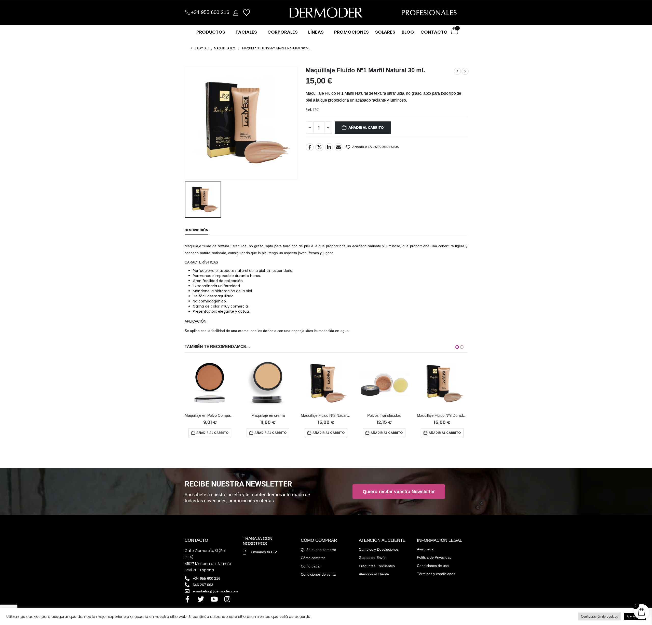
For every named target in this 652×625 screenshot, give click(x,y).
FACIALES (246, 32)
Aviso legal (425, 549)
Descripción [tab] (196, 230)
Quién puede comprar (318, 550)
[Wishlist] (246, 12)
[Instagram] (227, 599)
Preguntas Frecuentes (377, 566)
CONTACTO (433, 32)
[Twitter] (200, 599)
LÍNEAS (316, 32)
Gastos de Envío (372, 557)
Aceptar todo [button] (635, 616)
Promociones (351, 32)
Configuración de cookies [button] (599, 616)
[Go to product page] (210, 384)
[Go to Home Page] (186, 48)
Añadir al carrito (366, 127)
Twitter (319, 147)
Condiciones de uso (433, 566)
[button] (457, 347)
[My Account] (236, 13)
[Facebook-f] (187, 599)
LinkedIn (329, 147)
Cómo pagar (311, 566)
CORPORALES (282, 32)
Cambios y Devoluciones (379, 549)
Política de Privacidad (434, 557)
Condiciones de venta (318, 574)
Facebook (310, 147)
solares (385, 32)
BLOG (408, 32)
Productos (210, 32)
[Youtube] (214, 599)
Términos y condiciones (436, 574)
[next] (465, 71)
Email (338, 147)
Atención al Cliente (374, 574)
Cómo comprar (313, 558)
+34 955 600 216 (210, 12)
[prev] (457, 71)
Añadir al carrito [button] (212, 432)
